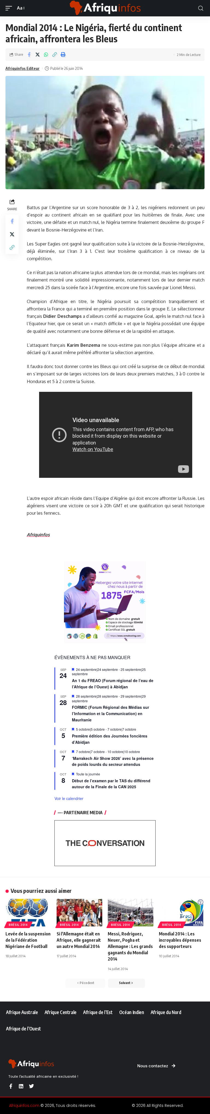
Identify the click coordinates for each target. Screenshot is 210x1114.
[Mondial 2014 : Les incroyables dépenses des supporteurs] (182, 912)
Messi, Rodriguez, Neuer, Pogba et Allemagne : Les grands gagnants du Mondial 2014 (130, 946)
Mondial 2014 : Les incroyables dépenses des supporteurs (180, 940)
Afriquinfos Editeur (22, 68)
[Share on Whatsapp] (46, 54)
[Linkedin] (21, 1086)
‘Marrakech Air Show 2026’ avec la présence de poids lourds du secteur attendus (113, 761)
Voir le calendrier (68, 798)
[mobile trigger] (10, 8)
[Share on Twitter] (37, 54)
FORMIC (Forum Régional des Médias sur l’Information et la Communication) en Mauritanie (110, 713)
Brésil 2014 (18, 924)
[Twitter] (31, 1086)
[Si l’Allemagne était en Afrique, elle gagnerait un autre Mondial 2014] (79, 912)
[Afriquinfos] (105, 8)
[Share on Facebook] (29, 54)
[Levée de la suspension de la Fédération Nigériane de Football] (28, 912)
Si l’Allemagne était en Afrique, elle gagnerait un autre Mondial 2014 (79, 940)
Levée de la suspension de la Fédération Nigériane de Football (28, 940)
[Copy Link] (54, 54)
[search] (201, 8)
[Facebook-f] (10, 1086)
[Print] (63, 54)
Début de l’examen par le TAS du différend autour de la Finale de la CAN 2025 (111, 784)
